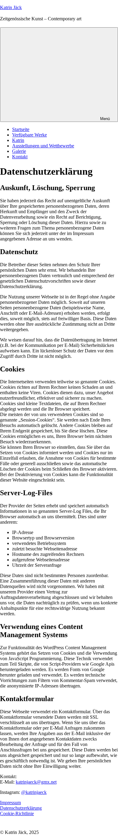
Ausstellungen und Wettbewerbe (43, 145)
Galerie (19, 151)
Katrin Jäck (11, 7)
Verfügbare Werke (29, 134)
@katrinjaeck (34, 792)
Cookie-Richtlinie (17, 813)
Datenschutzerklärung (21, 808)
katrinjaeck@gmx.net (36, 782)
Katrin (18, 140)
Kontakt (20, 156)
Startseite (20, 129)
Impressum (10, 802)
